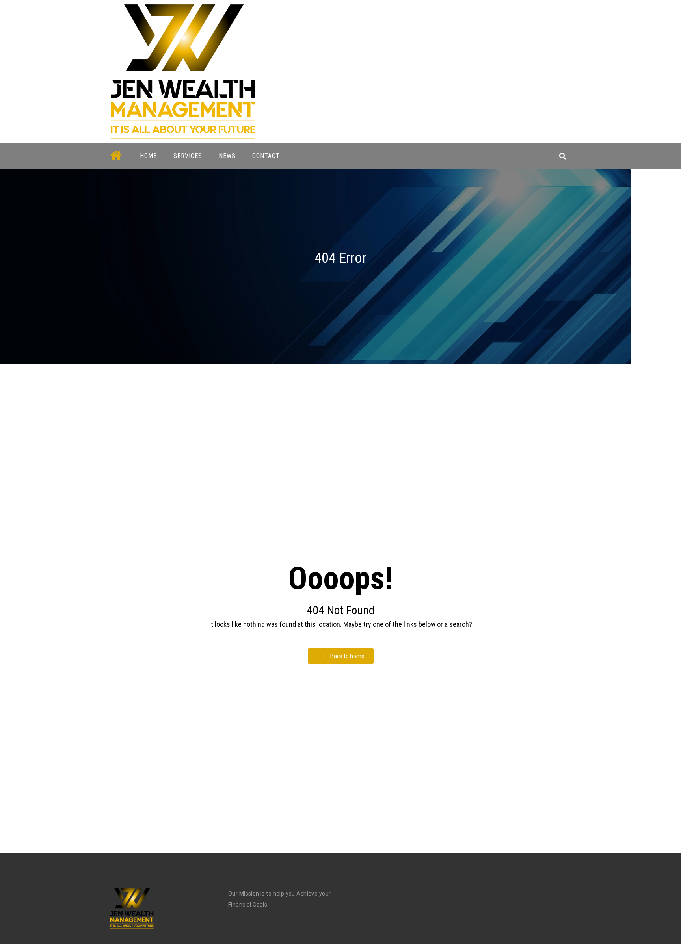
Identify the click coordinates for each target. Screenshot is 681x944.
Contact (266, 156)
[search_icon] (562, 156)
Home (148, 156)
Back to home (347, 656)
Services (187, 156)
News (227, 156)
